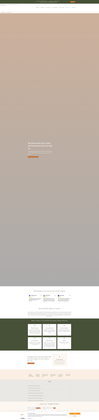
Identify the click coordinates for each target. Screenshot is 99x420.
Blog (66, 7)
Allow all (75, 413)
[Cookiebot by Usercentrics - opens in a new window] (22, 418)
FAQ (69, 7)
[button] (71, 298)
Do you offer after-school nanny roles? (34, 390)
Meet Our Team (61, 7)
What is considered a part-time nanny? (34, 385)
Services (37, 7)
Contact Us (74, 7)
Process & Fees (48, 7)
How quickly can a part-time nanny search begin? (35, 400)
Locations (42, 7)
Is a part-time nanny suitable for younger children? (36, 395)
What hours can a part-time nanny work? (34, 388)
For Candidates (55, 7)
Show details (29, 418)
